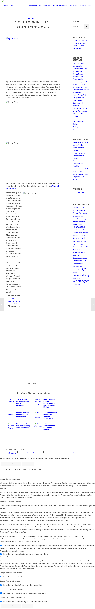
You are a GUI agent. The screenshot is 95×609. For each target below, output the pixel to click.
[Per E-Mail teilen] (9, 322)
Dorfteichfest (76, 219)
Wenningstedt (14, 301)
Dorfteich (81, 216)
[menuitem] (33, 5)
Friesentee (79, 230)
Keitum (84, 238)
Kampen (76, 238)
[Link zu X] (87, 449)
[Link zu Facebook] (83, 449)
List (84, 241)
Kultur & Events (78, 46)
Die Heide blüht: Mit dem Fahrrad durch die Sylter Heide (81, 89)
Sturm (81, 266)
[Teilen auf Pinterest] (9, 319)
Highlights (86, 232)
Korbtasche (78, 241)
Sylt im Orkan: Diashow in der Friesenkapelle (78, 76)
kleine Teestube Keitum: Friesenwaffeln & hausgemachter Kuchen (79, 119)
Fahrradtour (79, 227)
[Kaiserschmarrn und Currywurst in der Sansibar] (93, 304)
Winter (14, 304)
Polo (86, 247)
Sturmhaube (76, 270)
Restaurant (79, 252)
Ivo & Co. (82, 235)
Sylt (14, 298)
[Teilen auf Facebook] (9, 309)
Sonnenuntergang (80, 258)
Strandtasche (78, 264)
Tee (82, 272)
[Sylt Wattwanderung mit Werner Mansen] (2, 304)
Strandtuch (76, 266)
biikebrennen (81, 210)
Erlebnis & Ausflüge (80, 40)
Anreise (85, 208)
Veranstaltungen (82, 275)
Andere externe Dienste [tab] (8, 557)
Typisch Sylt (33, 18)
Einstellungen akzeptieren (11, 464)
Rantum (77, 249)
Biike (74, 210)
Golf (84, 230)
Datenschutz (28, 606)
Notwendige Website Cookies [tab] (10, 502)
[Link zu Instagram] (79, 449)
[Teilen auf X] (9, 312)
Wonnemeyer (78, 284)
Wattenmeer (76, 278)
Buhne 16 (77, 213)
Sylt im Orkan (77, 272)
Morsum (76, 244)
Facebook (78, 189)
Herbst (80, 232)
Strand (76, 260)
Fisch (74, 230)
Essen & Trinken (79, 43)
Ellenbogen (84, 219)
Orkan (82, 247)
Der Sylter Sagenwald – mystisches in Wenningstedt (80, 176)
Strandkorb (84, 261)
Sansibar (76, 255)
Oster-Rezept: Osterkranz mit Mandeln (78, 103)
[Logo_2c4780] (7, 5)
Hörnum (76, 235)
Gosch (75, 233)
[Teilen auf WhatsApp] (9, 316)
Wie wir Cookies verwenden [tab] (10, 479)
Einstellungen (28, 464)
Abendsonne (78, 208)
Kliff (74, 241)
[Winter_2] (33, 57)
